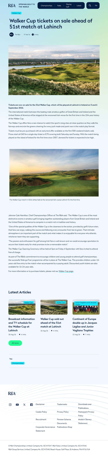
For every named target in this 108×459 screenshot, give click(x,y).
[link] (15, 343)
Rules (59, 5)
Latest (79, 5)
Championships (46, 5)
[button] (90, 5)
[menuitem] (12, 5)
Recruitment (41, 419)
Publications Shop (64, 427)
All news (15, 343)
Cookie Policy (41, 412)
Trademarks (62, 404)
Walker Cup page (66, 271)
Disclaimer (40, 404)
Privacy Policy (63, 412)
